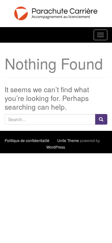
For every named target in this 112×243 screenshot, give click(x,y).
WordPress (55, 147)
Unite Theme (68, 140)
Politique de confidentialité (27, 140)
